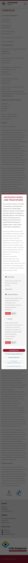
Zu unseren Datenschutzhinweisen (14, 362)
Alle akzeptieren (14, 350)
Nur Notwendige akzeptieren (14, 354)
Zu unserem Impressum (14, 366)
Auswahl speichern (14, 357)
